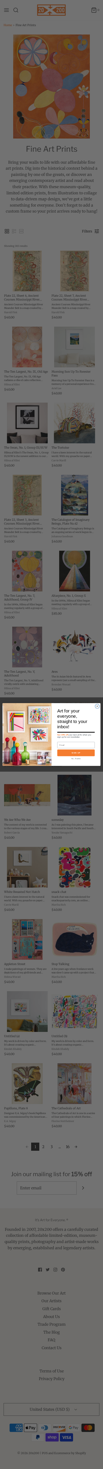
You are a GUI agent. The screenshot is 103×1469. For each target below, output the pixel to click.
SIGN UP (76, 753)
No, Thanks (75, 758)
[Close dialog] (97, 706)
